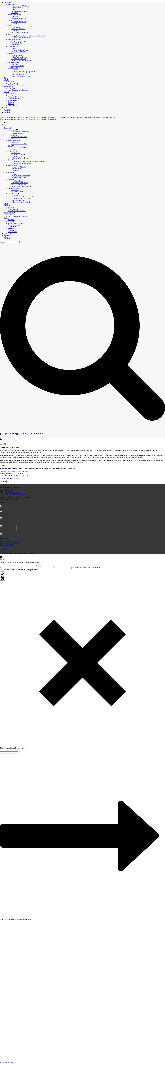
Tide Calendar (12, 105)
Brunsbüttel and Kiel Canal (20, 73)
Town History (15, 16)
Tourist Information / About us (9, 541)
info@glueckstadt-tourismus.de (15, 494)
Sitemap (3, 548)
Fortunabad (15, 64)
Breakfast (14, 30)
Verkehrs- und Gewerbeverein (10, 543)
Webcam (11, 104)
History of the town (14, 15)
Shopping (11, 46)
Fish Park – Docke (17, 66)
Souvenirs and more (14, 98)
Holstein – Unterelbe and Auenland (23, 71)
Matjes (10, 20)
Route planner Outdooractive (21, 37)
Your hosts (11, 88)
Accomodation (9, 86)
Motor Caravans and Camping (18, 90)
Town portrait (12, 4)
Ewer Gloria (15, 44)
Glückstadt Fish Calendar (20, 32)
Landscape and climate (19, 11)
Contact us (7, 107)
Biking (10, 34)
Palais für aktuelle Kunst (19, 57)
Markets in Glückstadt (18, 52)
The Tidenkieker (16, 43)
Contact (2, 546)
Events (6, 80)
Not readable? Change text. (81, 568)
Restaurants (15, 27)
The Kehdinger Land (18, 74)
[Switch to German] (7, 109)
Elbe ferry (11, 95)
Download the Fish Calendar (9, 478)
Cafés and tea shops (18, 29)
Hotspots (11, 102)
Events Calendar (13, 83)
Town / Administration (7, 545)
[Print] (1, 439)
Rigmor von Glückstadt (19, 41)
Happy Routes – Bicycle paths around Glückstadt (28, 36)
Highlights (11, 81)
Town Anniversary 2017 (19, 18)
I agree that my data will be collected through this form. (20, 570)
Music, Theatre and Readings (21, 60)
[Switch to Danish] (7, 112)
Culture (10, 53)
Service (6, 92)
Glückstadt (7, 2)
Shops (13, 48)
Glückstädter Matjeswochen (17, 85)
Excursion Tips (13, 68)
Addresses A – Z (13, 100)
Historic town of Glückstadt (20, 6)
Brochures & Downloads (16, 97)
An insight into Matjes (18, 22)
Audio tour (14, 9)
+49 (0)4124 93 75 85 (12, 493)
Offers (6, 78)
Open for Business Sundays (20, 50)
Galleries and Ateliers (18, 59)
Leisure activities (13, 62)
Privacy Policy (10, 550)
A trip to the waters (14, 39)
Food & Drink (12, 25)
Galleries (14, 13)
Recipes (14, 23)
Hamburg (14, 69)
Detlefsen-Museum (17, 55)
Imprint (2, 550)
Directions (11, 93)
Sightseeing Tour (17, 7)
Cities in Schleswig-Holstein (21, 76)
